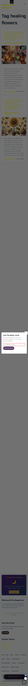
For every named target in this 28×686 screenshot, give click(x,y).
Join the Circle (8, 348)
